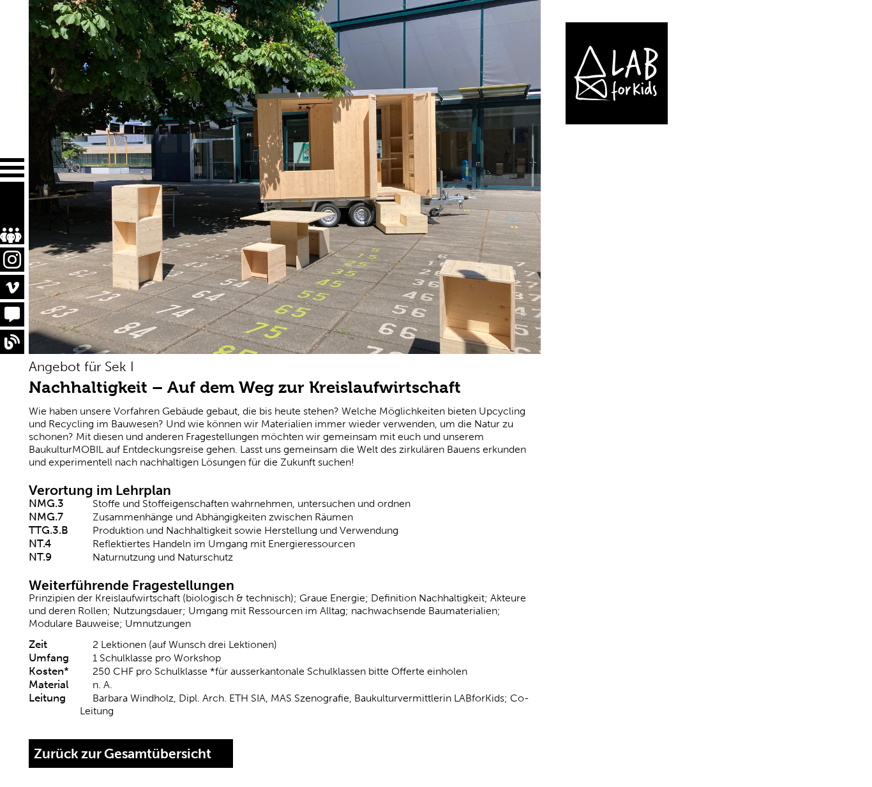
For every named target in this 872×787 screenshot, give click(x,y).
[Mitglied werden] (4, 210)
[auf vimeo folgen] (12, 287)
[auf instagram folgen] (12, 259)
